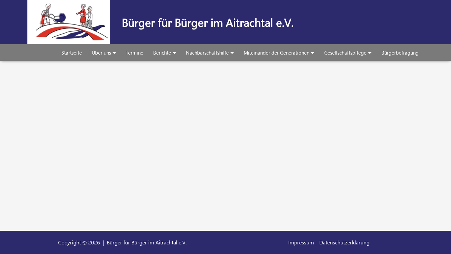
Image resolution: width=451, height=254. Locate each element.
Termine (134, 52)
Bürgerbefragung (400, 52)
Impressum (301, 242)
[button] (113, 52)
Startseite (71, 52)
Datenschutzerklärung (344, 242)
